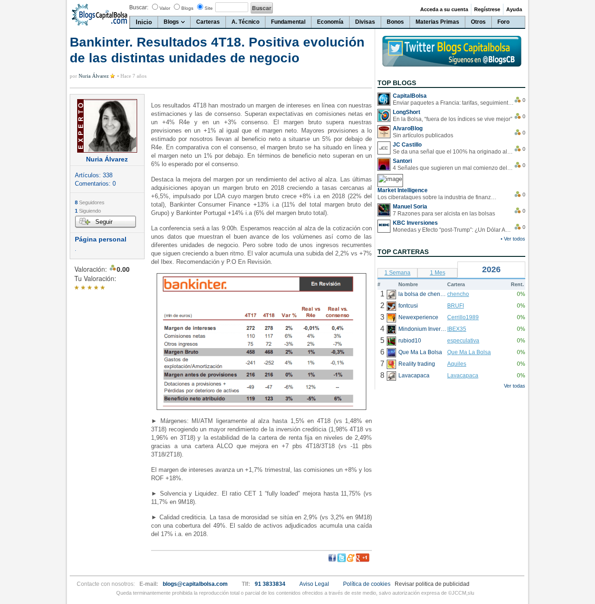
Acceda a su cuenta (444, 9)
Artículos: (93, 175)
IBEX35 (456, 329)
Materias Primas (437, 22)
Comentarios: (95, 183)
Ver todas (514, 386)
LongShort (406, 112)
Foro (503, 22)
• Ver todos (513, 239)
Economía (330, 22)
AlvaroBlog (408, 128)
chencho (458, 294)
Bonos (395, 22)
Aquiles (456, 364)
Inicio (144, 22)
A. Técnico (245, 22)
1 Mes (437, 272)
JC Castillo (407, 144)
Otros (478, 22)
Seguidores (90, 202)
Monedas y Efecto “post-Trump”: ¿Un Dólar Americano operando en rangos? (453, 230)
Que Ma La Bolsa (469, 352)
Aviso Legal (314, 584)
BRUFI (455, 305)
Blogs (187, 8)
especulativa (463, 340)
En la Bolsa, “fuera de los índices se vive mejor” (452, 119)
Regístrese (487, 9)
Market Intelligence (402, 190)
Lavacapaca (462, 375)
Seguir (103, 221)
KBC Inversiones (415, 223)
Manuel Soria (410, 206)
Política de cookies (366, 584)
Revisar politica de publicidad (432, 584)
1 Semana (397, 272)
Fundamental (288, 22)
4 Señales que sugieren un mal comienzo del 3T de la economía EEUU (453, 168)
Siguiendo (88, 211)
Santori (402, 161)
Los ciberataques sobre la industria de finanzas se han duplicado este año (437, 197)
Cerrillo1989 (463, 317)
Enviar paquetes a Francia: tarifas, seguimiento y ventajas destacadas (453, 103)
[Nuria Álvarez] (107, 126)
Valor (164, 8)
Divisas (365, 22)
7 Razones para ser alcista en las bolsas (444, 213)
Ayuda (514, 9)
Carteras (208, 22)
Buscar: (138, 7)
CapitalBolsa (410, 96)
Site (209, 8)
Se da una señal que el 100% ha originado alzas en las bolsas (453, 151)
